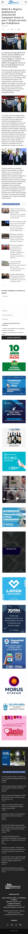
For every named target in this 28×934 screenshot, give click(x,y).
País (7, 5)
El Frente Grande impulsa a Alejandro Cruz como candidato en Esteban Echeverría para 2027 (14, 788)
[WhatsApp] (8, 29)
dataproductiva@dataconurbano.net (14, 907)
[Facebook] (15, 29)
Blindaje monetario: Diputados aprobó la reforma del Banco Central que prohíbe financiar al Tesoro (17, 238)
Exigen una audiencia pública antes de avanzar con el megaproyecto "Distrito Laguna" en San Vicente (12, 806)
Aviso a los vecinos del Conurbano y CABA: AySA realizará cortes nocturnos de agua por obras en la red (14, 797)
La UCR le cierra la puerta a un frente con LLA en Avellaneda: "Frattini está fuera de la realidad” (14, 778)
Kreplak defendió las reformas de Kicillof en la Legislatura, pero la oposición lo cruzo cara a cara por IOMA (17, 278)
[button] (2, 2)
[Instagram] (11, 924)
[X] (11, 29)
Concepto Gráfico (14, 930)
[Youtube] (20, 924)
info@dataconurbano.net (14, 905)
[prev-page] (3, 285)
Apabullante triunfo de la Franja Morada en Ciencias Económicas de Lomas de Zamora (13, 816)
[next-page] (5, 285)
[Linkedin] (18, 29)
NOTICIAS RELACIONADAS (11, 204)
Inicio (3, 5)
